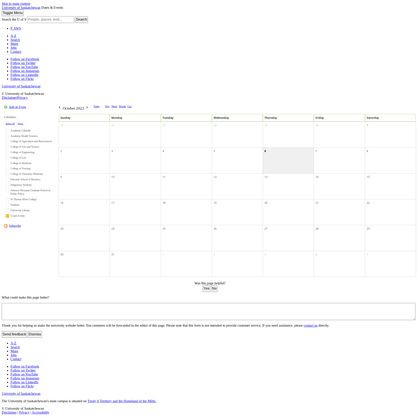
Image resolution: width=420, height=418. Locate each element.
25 (61, 125)
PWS (15, 28)
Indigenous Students (21, 184)
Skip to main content (16, 3)
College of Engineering (22, 152)
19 (215, 203)
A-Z (13, 36)
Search (81, 19)
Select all (10, 123)
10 (112, 177)
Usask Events (17, 215)
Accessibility (40, 412)
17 (112, 203)
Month (122, 106)
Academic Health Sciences (24, 136)
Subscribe (15, 225)
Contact (15, 51)
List (129, 106)
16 (61, 203)
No (214, 288)
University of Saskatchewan (21, 7)
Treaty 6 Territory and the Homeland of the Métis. (122, 401)
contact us (310, 325)
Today (96, 106)
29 (266, 125)
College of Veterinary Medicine (26, 173)
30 (316, 125)
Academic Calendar (20, 130)
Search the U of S (14, 19)
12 (215, 177)
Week (114, 106)
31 (112, 254)
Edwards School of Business (25, 179)
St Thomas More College (23, 199)
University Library (20, 210)
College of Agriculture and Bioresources (31, 141)
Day (107, 106)
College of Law (18, 157)
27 (164, 125)
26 (112, 125)
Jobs (13, 48)
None (20, 123)
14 (316, 177)
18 (164, 203)
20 (266, 203)
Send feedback (14, 334)
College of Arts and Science (24, 146)
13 (266, 177)
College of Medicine (21, 163)
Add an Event (17, 107)
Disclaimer (9, 97)
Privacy (22, 97)
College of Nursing (20, 168)
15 (368, 177)
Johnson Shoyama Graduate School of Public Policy (30, 192)
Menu (13, 13)
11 (164, 177)
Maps (14, 44)
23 (61, 228)
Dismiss (35, 334)
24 (112, 228)
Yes (206, 288)
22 (368, 203)
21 (316, 203)
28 (215, 125)
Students (14, 204)
